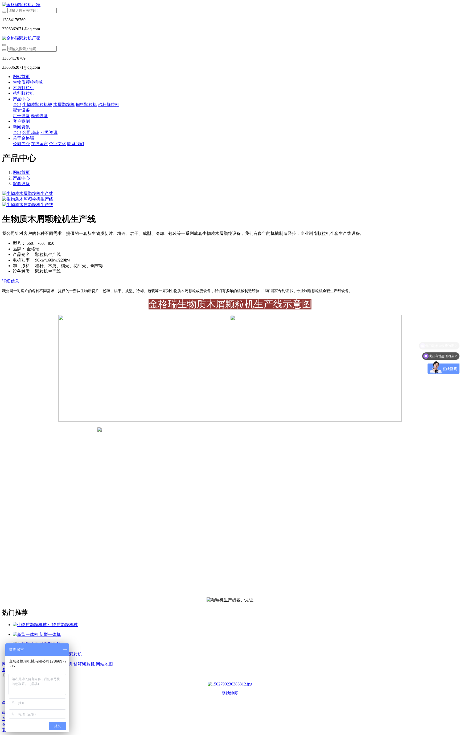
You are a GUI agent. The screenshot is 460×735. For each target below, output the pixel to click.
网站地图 (230, 693)
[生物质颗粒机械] (30, 624)
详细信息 (10, 281)
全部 (17, 104)
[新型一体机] (26, 634)
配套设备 (21, 183)
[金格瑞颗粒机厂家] (230, 5)
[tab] (230, 281)
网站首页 (21, 76)
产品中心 (21, 178)
